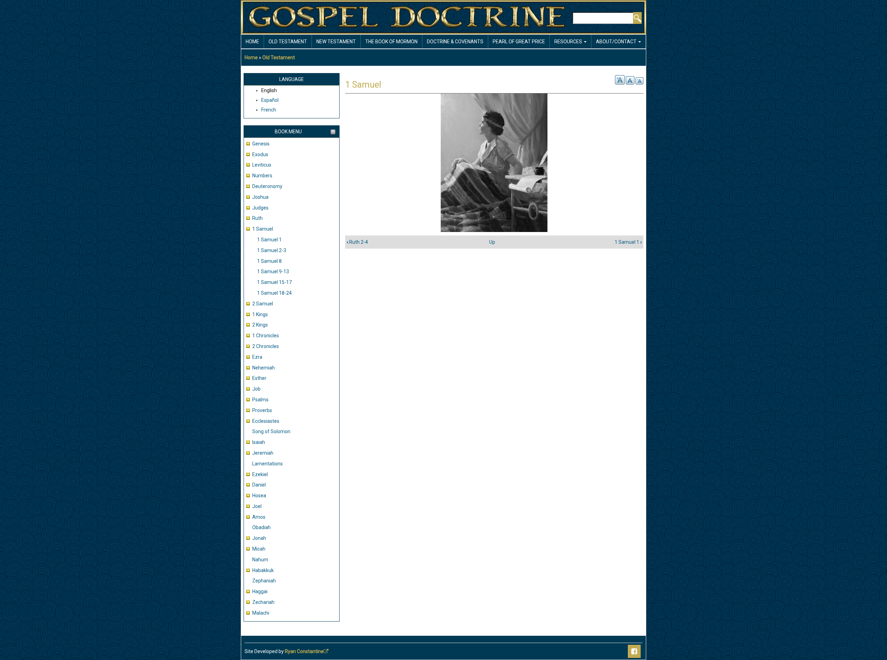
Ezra (257, 357)
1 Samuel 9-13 (273, 271)
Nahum (260, 559)
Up (492, 242)
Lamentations (267, 463)
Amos (258, 517)
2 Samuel (262, 303)
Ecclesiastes (265, 421)
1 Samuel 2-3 (271, 250)
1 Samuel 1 (269, 239)
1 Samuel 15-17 (274, 282)
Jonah (259, 538)
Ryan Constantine (304, 651)
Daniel (259, 485)
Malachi (260, 613)
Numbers (262, 175)
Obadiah (261, 527)
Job (256, 389)
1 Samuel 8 (269, 261)
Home (252, 41)
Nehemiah (263, 368)
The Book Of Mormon (391, 41)
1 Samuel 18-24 (274, 293)
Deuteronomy (267, 186)
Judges (260, 208)
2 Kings (260, 325)
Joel (257, 506)
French (268, 110)
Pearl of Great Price (519, 41)
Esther (259, 378)
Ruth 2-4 (357, 242)
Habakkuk (263, 570)
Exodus (260, 154)
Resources (568, 41)
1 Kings (260, 314)
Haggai (259, 591)
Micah (258, 549)
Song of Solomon (271, 431)
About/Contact (617, 41)
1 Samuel (262, 229)
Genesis (261, 143)
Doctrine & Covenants (455, 41)
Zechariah (263, 602)
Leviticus (261, 165)
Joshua (260, 197)
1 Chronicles (265, 335)
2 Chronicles (265, 346)
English (269, 90)
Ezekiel (260, 474)
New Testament (336, 41)
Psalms (260, 399)
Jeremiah (262, 453)
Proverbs (262, 410)
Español (270, 100)
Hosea (259, 495)
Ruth (257, 218)
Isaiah (258, 442)
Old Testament (288, 41)
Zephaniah (264, 580)
